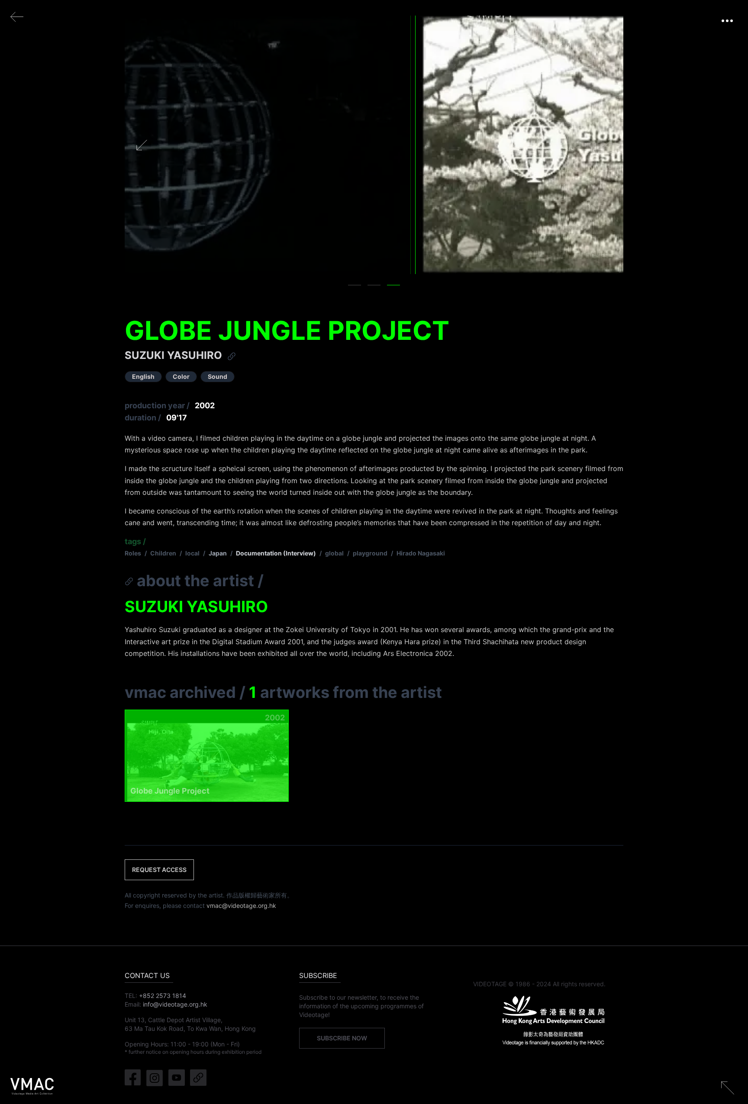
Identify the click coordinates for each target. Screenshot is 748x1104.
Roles (133, 553)
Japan (218, 553)
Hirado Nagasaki (421, 553)
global (334, 553)
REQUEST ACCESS (159, 869)
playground (370, 553)
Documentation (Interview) (276, 553)
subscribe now (342, 1038)
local (192, 553)
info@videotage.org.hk (175, 1004)
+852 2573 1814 (162, 995)
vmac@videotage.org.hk (241, 905)
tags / (135, 541)
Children (163, 553)
